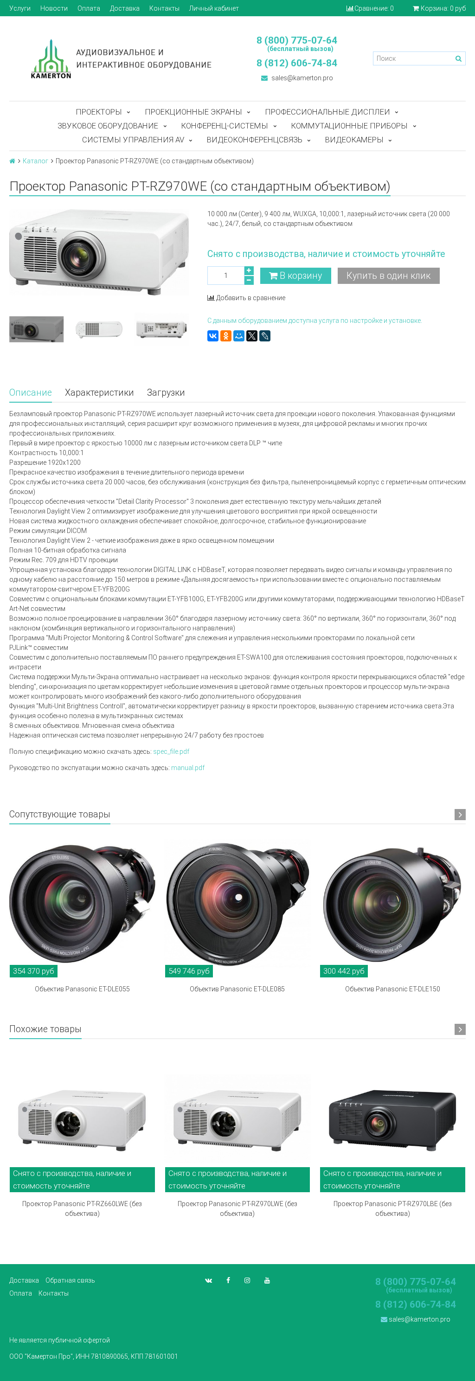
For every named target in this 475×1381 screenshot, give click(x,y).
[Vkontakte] (208, 1280)
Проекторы (99, 111)
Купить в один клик (388, 275)
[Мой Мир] (238, 335)
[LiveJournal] (264, 335)
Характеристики (99, 392)
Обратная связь (70, 1280)
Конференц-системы (224, 125)
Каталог (35, 161)
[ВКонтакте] (212, 335)
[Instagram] (247, 1280)
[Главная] (12, 161)
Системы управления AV (133, 139)
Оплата (88, 8)
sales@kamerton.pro (301, 78)
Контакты (164, 8)
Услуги (20, 8)
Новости (54, 8)
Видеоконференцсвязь (254, 139)
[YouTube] (267, 1280)
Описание (30, 392)
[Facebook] (228, 1280)
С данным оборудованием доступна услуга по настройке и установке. (314, 320)
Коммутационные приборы (349, 125)
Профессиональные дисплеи (327, 111)
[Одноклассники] (225, 335)
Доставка (125, 8)
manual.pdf (188, 767)
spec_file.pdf (171, 751)
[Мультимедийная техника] (118, 58)
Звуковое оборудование (108, 125)
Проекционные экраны (193, 111)
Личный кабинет (214, 8)
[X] (251, 335)
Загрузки (166, 392)
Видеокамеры (354, 139)
